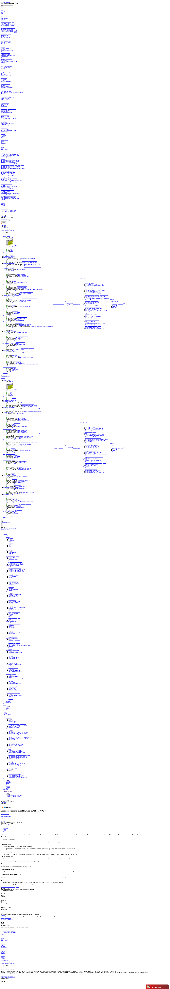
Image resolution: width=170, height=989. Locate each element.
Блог (7, 707)
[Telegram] (14, 807)
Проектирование (4, 935)
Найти (2, 981)
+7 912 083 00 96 (4, 209)
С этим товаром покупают (9, 931)
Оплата (5, 830)
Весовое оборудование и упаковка (16, 666)
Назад (8, 535)
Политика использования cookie (8, 977)
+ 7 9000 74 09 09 (8, 211)
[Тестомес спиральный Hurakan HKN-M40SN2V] (12, 826)
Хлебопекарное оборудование (15, 652)
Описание (5, 828)
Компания (8, 781)
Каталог (7, 537)
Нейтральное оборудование (14, 640)
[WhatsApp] (10, 807)
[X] (7, 807)
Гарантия (3, 954)
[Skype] (12, 807)
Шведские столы (12, 552)
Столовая (10, 731)
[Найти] (2, 6)
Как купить (5, 829)
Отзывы (2, 957)
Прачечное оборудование (14, 632)
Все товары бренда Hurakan (7, 919)
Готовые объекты (10, 716)
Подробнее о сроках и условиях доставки (10, 887)
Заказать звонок (9, 797)
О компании (3, 951)
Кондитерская (11, 771)
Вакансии (3, 956)
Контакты (3, 958)
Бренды (2, 939)
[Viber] (9, 807)
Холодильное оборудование (14, 594)
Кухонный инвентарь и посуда (15, 695)
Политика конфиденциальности (8, 976)
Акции (2, 938)
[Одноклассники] (3, 807)
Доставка (5, 831)
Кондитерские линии (13, 559)
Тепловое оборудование (13, 575)
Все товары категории (6, 918)
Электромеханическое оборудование (16, 607)
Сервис (2, 937)
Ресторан (10, 762)
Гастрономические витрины (14, 568)
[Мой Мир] (5, 807)
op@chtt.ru (4, 216)
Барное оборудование (13, 676)
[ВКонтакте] (1, 807)
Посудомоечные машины (14, 624)
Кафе (9, 749)
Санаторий (10, 720)
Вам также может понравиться (10, 932)
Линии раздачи (11, 540)
